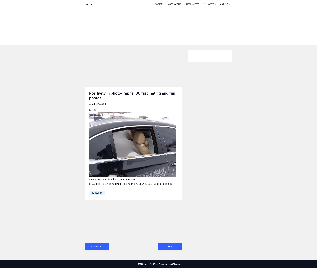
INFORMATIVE (192, 4)
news (88, 4)
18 (134, 184)
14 (124, 184)
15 (126, 184)
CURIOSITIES (209, 4)
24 (152, 184)
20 (140, 184)
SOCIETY (159, 4)
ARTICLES (225, 4)
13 (121, 184)
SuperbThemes (173, 264)
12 (118, 184)
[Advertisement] (158, 27)
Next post (170, 246)
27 (161, 184)
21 (143, 184)
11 (116, 184)
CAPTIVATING (174, 4)
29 (167, 184)
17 (132, 184)
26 (158, 184)
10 (113, 184)
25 (155, 184)
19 (137, 184)
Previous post (97, 246)
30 (170, 184)
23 (149, 184)
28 (164, 184)
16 (129, 184)
